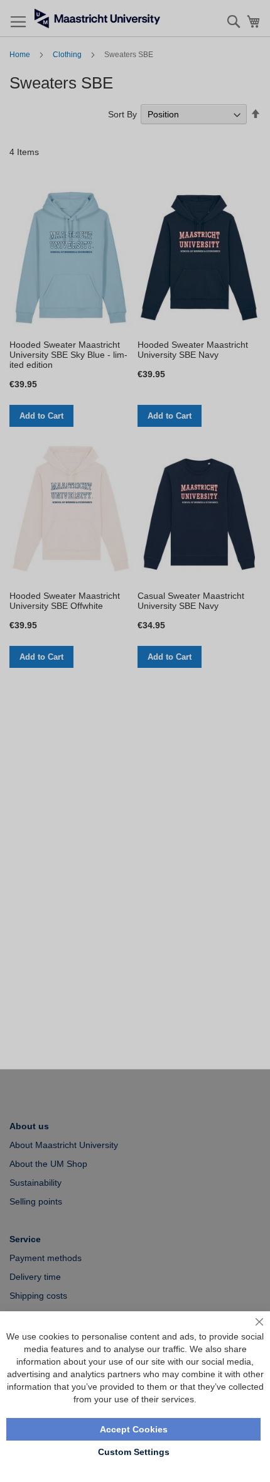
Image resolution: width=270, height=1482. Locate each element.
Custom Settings (134, 1452)
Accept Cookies (134, 1429)
